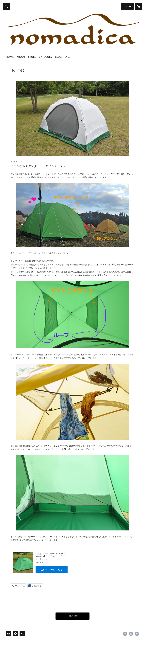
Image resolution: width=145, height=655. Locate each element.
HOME (10, 56)
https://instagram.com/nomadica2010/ (137, 634)
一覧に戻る (72, 616)
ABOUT (21, 56)
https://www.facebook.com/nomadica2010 (125, 634)
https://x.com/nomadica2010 (131, 634)
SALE (67, 56)
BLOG (58, 56)
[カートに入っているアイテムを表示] (138, 6)
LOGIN (127, 6)
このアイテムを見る (51, 569)
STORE (32, 56)
